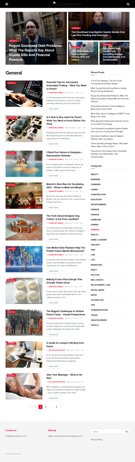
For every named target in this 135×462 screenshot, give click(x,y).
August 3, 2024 (73, 350)
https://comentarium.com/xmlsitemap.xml (65, 436)
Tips (93, 305)
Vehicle (95, 325)
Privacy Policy (96, 439)
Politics (95, 274)
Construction (98, 194)
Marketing (96, 264)
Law (93, 254)
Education (96, 199)
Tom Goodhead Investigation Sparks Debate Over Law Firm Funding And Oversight (98, 33)
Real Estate (97, 279)
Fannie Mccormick (56, 93)
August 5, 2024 (72, 318)
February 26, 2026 (111, 65)
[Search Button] (126, 431)
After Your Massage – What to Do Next (64, 376)
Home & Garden (99, 239)
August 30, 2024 (72, 159)
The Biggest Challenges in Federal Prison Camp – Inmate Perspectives (65, 312)
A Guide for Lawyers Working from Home (65, 344)
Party (94, 269)
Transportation (99, 310)
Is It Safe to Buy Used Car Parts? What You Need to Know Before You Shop (65, 120)
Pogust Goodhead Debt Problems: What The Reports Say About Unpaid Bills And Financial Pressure (35, 52)
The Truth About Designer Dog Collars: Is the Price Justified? (62, 217)
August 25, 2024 (72, 191)
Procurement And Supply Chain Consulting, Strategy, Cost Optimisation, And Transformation (114, 54)
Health (94, 234)
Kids (93, 249)
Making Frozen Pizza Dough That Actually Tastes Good (64, 281)
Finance (95, 214)
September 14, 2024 (73, 128)
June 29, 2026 (78, 65)
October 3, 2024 (72, 92)
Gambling (96, 219)
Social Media (97, 290)
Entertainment (99, 204)
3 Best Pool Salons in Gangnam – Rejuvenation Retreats (64, 153)
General (13, 41)
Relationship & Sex (100, 284)
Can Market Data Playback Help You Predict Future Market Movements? (65, 249)
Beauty (94, 174)
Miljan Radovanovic (19, 65)
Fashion (95, 209)
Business (95, 179)
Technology (97, 300)
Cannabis (95, 184)
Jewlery (95, 244)
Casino (94, 189)
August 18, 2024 (72, 223)
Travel (94, 315)
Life (93, 259)
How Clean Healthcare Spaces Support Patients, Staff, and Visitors (82, 55)
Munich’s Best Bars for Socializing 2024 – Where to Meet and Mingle (65, 185)
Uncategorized (99, 320)
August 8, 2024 (72, 286)
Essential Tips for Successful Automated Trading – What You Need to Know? (66, 85)
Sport (94, 295)
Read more (53, 109)
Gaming (94, 224)
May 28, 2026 (77, 40)
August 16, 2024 (72, 255)
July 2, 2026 (34, 64)
